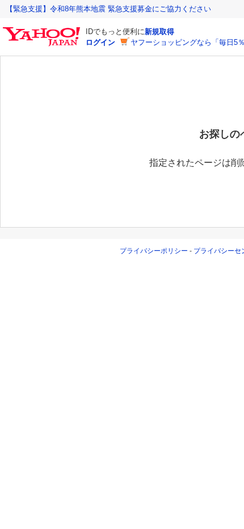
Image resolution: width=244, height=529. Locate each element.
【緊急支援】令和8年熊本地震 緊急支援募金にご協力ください (108, 9)
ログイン (100, 42)
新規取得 (159, 31)
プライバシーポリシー (154, 251)
